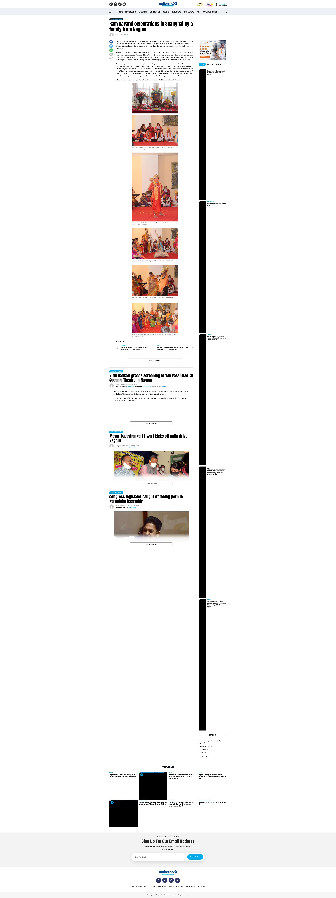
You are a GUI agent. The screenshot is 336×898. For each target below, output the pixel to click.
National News (189, 12)
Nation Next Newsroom (122, 447)
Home (121, 12)
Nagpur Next (201, 886)
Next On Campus (130, 12)
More (198, 12)
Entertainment (155, 12)
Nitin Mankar (138, 386)
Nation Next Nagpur (210, 12)
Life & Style (143, 12)
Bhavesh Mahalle (156, 386)
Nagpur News (176, 12)
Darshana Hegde (121, 36)
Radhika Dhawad (121, 386)
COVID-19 (166, 12)
